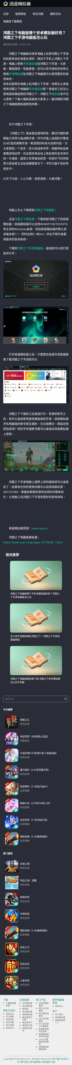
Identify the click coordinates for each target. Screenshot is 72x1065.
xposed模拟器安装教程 (44, 1041)
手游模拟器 (16, 74)
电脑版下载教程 (12, 21)
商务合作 (10, 1028)
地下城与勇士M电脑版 (44, 1025)
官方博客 (10, 1016)
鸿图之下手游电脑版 (30, 248)
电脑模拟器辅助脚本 (44, 1048)
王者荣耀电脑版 (44, 1004)
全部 (6, 14)
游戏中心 (59, 1006)
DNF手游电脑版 (44, 1019)
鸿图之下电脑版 (44, 210)
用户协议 (24, 1061)
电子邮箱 (10, 1025)
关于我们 (59, 1014)
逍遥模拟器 (60, 1017)
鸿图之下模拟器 (24, 219)
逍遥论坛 (10, 1013)
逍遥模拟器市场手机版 (44, 1035)
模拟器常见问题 (27, 1018)
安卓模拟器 (36, 89)
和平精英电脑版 (44, 1014)
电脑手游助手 (27, 1029)
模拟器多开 (27, 1022)
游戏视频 (10, 1019)
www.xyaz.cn (40, 528)
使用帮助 (20, 14)
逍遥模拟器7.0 (60, 1021)
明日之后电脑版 (44, 1009)
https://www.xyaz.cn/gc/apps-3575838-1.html (33, 542)
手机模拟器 (30, 64)
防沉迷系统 (35, 1061)
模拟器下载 (27, 1025)
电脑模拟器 (27, 1014)
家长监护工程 (48, 1061)
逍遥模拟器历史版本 (44, 1030)
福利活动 (55, 14)
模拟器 (56, 94)
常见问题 (38, 14)
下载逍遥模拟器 (11, 1004)
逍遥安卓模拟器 (17, 3)
